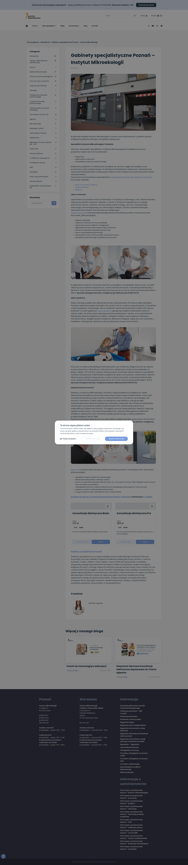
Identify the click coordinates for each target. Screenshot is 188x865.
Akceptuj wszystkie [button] (116, 439)
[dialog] (94, 432)
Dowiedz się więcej (86, 433)
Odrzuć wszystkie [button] (92, 439)
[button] (68, 439)
